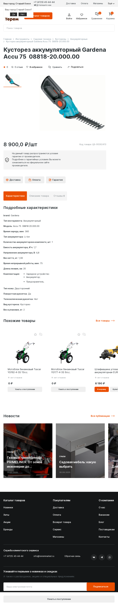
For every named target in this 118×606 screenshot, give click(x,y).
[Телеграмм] (102, 557)
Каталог (40, 15)
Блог (101, 522)
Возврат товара (62, 522)
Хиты (6, 514)
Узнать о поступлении (59, 599)
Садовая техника (42, 39)
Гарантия (57, 179)
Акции (6, 522)
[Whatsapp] (110, 557)
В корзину (101, 389)
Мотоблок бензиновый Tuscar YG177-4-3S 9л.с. (67, 371)
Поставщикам (107, 529)
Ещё (110, 3)
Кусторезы (60, 39)
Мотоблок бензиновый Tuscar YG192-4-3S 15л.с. (24, 371)
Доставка (71, 3)
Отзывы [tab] (59, 195)
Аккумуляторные (78, 39)
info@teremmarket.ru (44, 556)
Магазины (98, 3)
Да (13, 14)
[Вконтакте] (94, 557)
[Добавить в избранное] (35, 334)
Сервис (57, 529)
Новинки (8, 507)
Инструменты (22, 39)
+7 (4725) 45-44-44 (44, 2)
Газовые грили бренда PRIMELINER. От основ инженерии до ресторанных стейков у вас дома (25, 466)
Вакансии (104, 514)
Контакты (104, 536)
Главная (7, 39)
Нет (23, 14)
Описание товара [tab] (39, 195)
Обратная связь (72, 556)
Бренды (8, 529)
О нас (102, 507)
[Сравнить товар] (40, 334)
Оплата (84, 3)
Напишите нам (44, 5)
